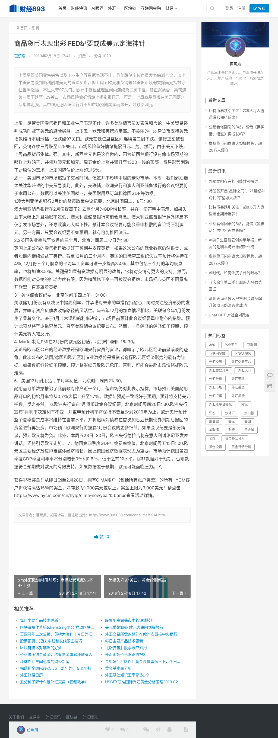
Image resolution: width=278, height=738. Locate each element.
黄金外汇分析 (235, 439)
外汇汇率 (215, 396)
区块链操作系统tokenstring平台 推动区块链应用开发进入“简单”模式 (58, 627)
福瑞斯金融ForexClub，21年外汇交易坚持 (55, 668)
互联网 (252, 345)
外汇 (112, 8)
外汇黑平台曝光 (220, 404)
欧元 (244, 404)
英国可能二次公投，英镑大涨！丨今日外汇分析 (58, 634)
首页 (62, 8)
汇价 (212, 413)
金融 (212, 439)
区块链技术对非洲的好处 (41, 647)
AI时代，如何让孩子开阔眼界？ (235, 272)
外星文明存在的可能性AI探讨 (233, 181)
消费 (35, 27)
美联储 (214, 430)
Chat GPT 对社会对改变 (229, 315)
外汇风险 (238, 396)
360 (212, 345)
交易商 (34, 717)
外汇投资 (238, 387)
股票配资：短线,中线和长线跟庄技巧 (51, 640)
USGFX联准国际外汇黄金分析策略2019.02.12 (143, 681)
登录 (229, 8)
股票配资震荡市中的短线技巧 (129, 620)
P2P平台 (231, 345)
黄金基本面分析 (118, 668)
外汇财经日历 (31, 675)
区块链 (130, 8)
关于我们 (16, 717)
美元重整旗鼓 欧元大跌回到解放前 (134, 627)
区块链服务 (243, 353)
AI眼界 (97, 8)
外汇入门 (244, 370)
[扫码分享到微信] (146, 730)
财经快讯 (79, 8)
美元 (231, 421)
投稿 (261, 8)
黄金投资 (215, 447)
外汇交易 (215, 362)
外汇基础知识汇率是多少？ (128, 675)
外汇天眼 (238, 379)
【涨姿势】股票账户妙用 (126, 647)
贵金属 (249, 430)
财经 (169, 8)
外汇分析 (215, 379)
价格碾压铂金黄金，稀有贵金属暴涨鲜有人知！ (58, 654)
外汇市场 (215, 387)
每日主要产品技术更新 (39, 620)
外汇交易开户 (219, 370)
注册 (241, 8)
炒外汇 (230, 413)
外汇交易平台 (241, 362)
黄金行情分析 (241, 447)
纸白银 (214, 421)
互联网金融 (151, 8)
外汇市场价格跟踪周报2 (125, 654)
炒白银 (249, 413)
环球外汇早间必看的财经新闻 (45, 661)
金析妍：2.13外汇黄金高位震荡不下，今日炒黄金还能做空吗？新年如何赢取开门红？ (143, 661)
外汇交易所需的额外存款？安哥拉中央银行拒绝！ (143, 634)
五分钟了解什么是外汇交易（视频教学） (54, 681)
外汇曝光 (90, 717)
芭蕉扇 (20, 55)
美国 (247, 421)
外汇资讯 (53, 717)
